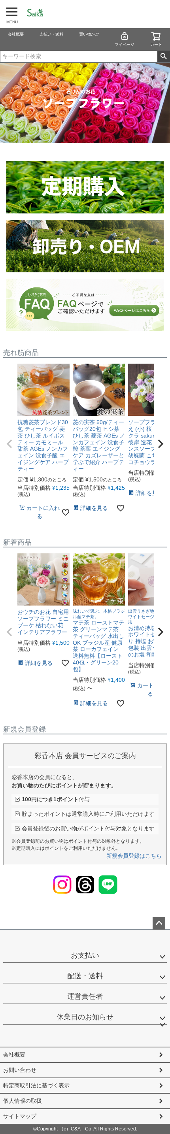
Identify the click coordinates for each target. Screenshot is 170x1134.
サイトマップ (19, 1116)
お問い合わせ (19, 1070)
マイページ (124, 44)
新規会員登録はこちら (134, 856)
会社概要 (16, 34)
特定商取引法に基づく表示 (36, 1085)
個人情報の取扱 (22, 1101)
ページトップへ (159, 923)
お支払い (85, 955)
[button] (9, 444)
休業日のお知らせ (85, 1017)
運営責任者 (85, 996)
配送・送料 (85, 976)
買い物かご (89, 34)
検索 (163, 56)
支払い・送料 (51, 34)
